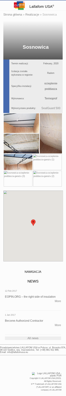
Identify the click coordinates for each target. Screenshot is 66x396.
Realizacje (32, 14)
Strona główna (12, 14)
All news (33, 338)
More (58, 301)
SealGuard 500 (50, 108)
